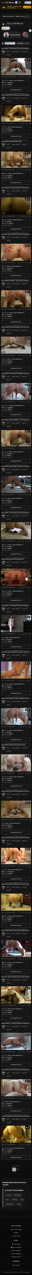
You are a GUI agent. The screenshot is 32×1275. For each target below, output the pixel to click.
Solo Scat (24, 51)
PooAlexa (10, 82)
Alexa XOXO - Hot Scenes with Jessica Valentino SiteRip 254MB (16, 512)
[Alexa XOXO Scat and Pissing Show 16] (16, 577)
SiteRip (9, 84)
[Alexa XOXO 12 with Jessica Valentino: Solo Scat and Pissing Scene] (16, 391)
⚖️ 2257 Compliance (16, 1253)
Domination (17, 1195)
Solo (7, 1199)
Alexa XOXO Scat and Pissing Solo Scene (13, 744)
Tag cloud (20, 43)
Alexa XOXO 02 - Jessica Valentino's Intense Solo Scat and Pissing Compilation (16, 1023)
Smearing (14, 1199)
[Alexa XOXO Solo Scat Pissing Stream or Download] (16, 809)
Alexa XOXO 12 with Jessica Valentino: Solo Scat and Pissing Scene (16, 373)
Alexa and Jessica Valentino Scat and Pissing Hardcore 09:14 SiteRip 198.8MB (16, 234)
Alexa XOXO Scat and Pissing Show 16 (13, 559)
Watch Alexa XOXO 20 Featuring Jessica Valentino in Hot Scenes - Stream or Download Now (16, 95)
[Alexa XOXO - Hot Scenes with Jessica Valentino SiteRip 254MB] (16, 530)
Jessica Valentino (15, 51)
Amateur (8, 1195)
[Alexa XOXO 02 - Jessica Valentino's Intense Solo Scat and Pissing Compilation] (16, 1041)
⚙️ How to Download (16, 1229)
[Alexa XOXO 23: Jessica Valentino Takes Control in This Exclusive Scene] (16, 205)
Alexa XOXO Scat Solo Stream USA (12, 141)
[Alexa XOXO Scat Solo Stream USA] (16, 159)
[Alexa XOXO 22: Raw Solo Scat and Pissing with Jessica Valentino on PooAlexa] (16, 1087)
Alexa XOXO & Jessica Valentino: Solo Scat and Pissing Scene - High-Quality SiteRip (16, 327)
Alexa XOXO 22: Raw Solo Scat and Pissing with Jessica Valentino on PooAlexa (16, 1069)
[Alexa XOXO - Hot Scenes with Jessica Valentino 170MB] (16, 623)
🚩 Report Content (16, 1256)
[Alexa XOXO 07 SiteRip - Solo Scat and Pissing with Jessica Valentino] (16, 298)
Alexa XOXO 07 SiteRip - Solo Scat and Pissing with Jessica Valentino (16, 280)
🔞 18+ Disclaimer (16, 1250)
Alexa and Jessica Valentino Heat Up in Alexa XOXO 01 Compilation (16, 652)
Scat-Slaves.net (10, 43)
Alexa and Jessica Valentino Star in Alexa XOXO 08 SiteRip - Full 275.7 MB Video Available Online (16, 977)
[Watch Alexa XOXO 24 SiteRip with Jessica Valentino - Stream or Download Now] (16, 902)
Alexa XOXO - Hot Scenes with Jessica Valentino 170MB (16, 605)
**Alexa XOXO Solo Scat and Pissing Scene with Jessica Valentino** (16, 1116)
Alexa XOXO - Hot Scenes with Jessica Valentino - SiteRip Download (16, 48)
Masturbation (10, 1204)
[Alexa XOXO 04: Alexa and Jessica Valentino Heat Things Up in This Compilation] (16, 948)
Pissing (8, 54)
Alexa (8, 51)
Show (27, 16)
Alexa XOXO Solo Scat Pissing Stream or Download (16, 791)
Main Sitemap (16, 1265)
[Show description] (5, 77)
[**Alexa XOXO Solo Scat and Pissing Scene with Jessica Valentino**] (16, 1134)
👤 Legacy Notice (16, 1236)
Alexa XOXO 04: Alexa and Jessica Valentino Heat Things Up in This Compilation (16, 930)
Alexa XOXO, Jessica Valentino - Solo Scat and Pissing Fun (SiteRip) (16, 420)
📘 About (16, 1232)
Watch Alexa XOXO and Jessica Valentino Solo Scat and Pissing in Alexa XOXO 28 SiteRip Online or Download (16, 698)
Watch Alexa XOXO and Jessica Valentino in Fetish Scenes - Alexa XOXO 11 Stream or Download (16, 837)
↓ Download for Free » (16, 89)
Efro (22, 1199)
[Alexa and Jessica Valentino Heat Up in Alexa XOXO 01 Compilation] (16, 669)
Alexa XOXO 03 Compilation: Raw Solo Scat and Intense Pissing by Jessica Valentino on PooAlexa (16, 466)
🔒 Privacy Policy (16, 1244)
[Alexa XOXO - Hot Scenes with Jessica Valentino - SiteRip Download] (16, 66)
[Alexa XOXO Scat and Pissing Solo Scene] (16, 762)
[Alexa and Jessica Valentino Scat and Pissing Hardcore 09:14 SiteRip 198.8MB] (16, 252)
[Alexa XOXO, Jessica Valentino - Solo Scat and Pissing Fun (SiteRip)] (16, 437)
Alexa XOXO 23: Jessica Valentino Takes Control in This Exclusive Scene (16, 187)
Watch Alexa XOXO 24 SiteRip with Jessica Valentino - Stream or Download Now (16, 884)
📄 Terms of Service (16, 1247)
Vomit (18, 1204)
